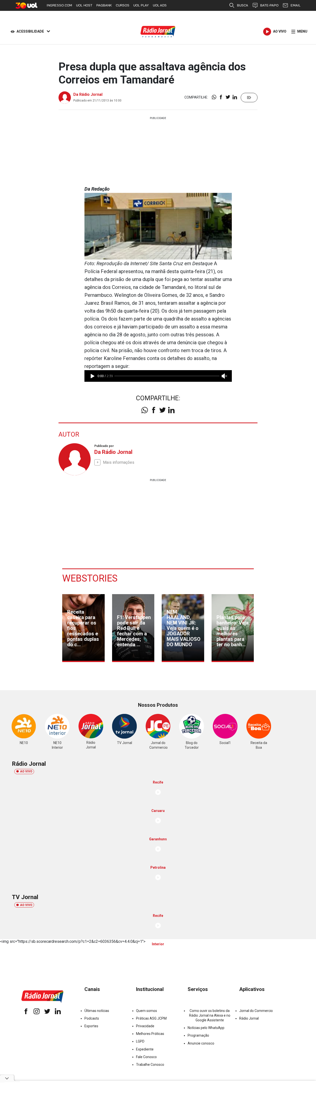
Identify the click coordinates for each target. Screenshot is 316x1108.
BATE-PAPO (269, 5)
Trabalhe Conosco (150, 1065)
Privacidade (145, 1026)
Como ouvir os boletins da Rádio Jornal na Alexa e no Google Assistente (209, 1015)
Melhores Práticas (150, 1034)
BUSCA (242, 5)
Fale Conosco (146, 1057)
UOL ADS (160, 5)
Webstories (90, 578)
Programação (198, 1035)
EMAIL (295, 5)
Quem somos (146, 1011)
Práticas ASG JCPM (151, 1018)
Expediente (145, 1049)
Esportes (91, 1026)
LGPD (140, 1041)
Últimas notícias (96, 1011)
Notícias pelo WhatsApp (206, 1028)
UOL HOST (84, 5)
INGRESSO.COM (59, 5)
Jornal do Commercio (256, 1011)
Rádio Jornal (249, 1018)
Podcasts (91, 1018)
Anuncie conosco (201, 1043)
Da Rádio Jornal (87, 94)
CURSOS (122, 5)
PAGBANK (104, 5)
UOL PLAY (141, 5)
